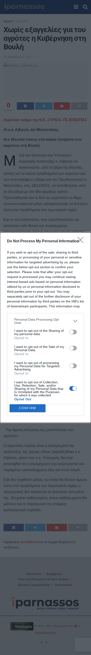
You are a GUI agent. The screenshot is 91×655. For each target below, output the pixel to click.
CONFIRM (27, 408)
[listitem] (45, 321)
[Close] (81, 241)
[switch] (73, 332)
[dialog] (45, 327)
